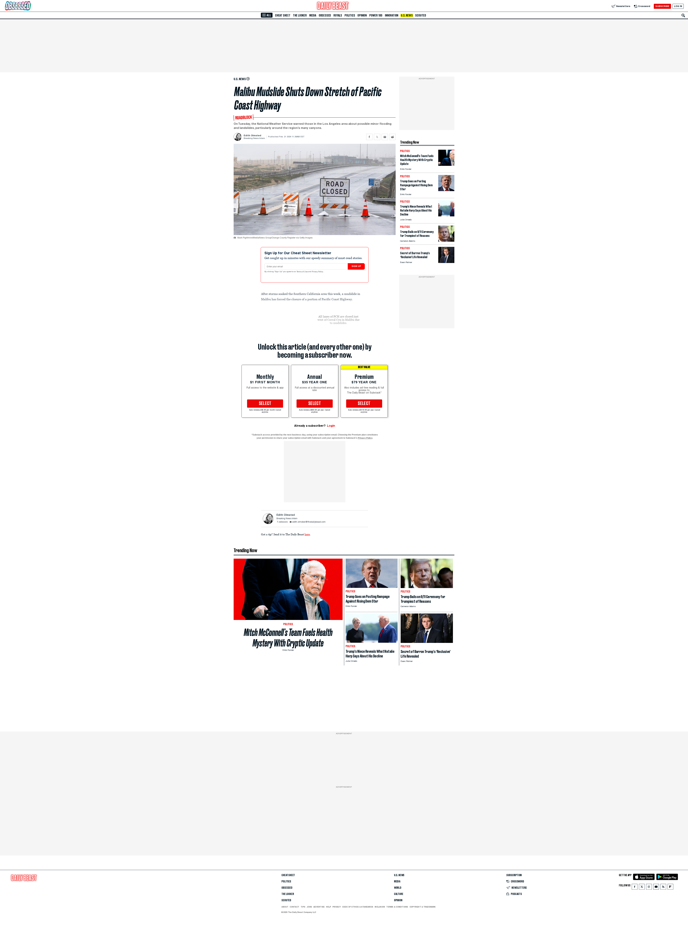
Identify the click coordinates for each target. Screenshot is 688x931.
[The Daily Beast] (333, 6)
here (307, 534)
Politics (350, 15)
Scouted (420, 15)
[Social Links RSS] (663, 887)
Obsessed (325, 15)
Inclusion (380, 907)
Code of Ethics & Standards (357, 907)
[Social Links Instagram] (649, 887)
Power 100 (375, 15)
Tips (303, 907)
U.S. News (407, 15)
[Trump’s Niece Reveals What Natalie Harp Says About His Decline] (446, 215)
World (397, 887)
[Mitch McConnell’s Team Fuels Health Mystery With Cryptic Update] (446, 164)
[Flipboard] (670, 887)
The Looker (300, 15)
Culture (398, 894)
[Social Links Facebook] (634, 887)
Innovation (391, 15)
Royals (337, 15)
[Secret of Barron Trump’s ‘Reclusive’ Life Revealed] (446, 262)
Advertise (319, 907)
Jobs (309, 907)
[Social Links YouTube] (656, 887)
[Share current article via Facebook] (369, 137)
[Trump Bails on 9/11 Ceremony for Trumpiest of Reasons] (446, 240)
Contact (294, 907)
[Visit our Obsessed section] (29, 6)
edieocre (283, 522)
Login (331, 425)
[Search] (683, 15)
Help (328, 907)
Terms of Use (302, 272)
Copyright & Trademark (423, 907)
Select (265, 403)
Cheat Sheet (282, 15)
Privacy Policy (318, 272)
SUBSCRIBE (662, 6)
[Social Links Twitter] (642, 887)
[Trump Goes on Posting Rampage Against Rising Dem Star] (446, 190)
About (284, 907)
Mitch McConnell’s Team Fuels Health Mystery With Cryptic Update (288, 638)
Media (312, 15)
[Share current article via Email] (385, 137)
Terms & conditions (397, 907)
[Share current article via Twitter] (377, 137)
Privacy (337, 907)
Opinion (362, 15)
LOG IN (678, 6)
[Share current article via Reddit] (392, 137)
